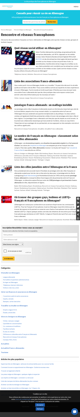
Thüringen (40, 160)
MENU (76, 6)
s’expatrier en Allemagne (38, 145)
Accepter (40, 405)
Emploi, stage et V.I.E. (10, 310)
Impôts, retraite (8, 299)
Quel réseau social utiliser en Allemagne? (37, 48)
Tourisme (4, 352)
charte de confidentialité (23, 399)
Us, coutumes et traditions (11, 326)
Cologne (47, 160)
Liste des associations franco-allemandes (38, 81)
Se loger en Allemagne (10, 282)
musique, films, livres (10, 340)
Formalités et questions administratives (16, 280)
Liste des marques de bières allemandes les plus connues (19, 381)
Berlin (16, 220)
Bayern (51, 153)
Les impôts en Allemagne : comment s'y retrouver (17, 378)
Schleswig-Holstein (31, 160)
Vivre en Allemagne (6, 30)
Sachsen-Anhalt (19, 160)
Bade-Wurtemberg (30, 175)
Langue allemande (9, 277)
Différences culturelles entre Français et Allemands (30, 156)
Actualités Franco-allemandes (54, 129)
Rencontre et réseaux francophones (45, 74)
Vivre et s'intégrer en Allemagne (23, 30)
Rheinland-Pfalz (66, 158)
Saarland (70, 156)
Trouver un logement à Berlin (10, 371)
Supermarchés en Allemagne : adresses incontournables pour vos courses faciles (27, 364)
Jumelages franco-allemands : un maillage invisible (43, 105)
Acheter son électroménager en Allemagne (15, 384)
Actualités (41, 129)
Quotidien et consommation (12, 323)
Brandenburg (18, 158)
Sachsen (74, 158)
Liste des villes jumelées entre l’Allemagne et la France (45, 167)
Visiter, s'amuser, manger (22, 98)
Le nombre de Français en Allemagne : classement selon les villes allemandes (46, 137)
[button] (74, 411)
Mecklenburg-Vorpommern (42, 158)
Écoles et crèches (9, 332)
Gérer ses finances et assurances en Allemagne (19, 292)
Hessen (31, 158)
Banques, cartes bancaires (11, 301)
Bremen (25, 158)
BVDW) (39, 59)
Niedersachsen (56, 158)
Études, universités (9, 312)
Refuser (40, 409)
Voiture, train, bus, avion (11, 288)
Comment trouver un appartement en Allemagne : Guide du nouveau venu (25, 367)
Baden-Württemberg (41, 153)
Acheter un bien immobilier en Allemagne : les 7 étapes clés (20, 388)
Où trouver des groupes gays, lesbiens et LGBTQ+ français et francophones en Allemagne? (42, 199)
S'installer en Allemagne (10, 273)
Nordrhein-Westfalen (60, 156)
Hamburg (50, 156)
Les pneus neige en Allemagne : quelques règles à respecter (20, 374)
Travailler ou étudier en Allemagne (14, 306)
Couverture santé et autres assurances (15, 296)
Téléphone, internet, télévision (23, 74)
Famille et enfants (9, 329)
